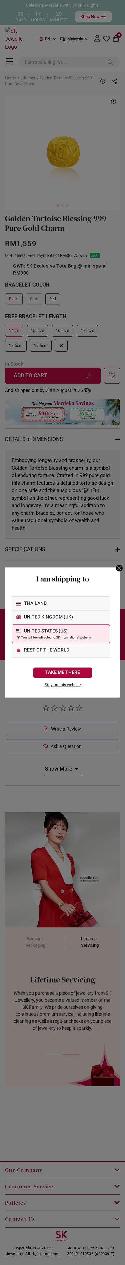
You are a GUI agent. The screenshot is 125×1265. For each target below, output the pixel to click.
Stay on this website (63, 685)
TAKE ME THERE (62, 672)
